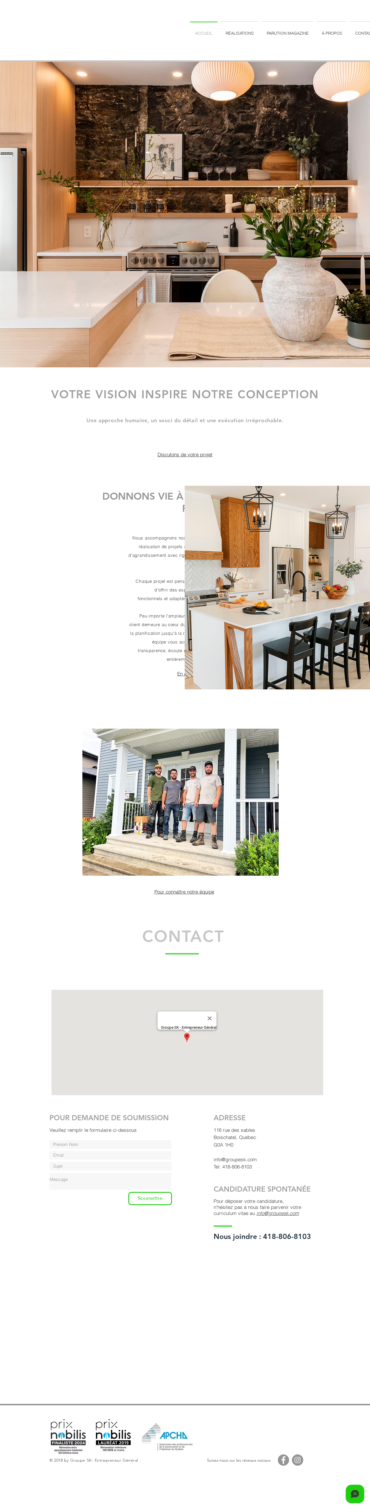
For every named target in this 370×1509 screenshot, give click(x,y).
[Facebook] (283, 1460)
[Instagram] (297, 1460)
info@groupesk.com (235, 1159)
